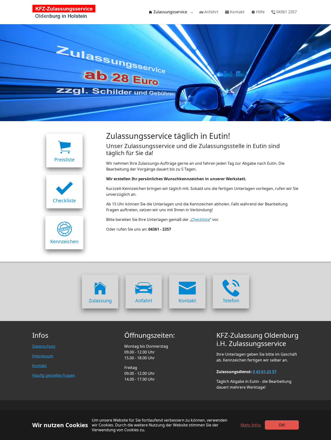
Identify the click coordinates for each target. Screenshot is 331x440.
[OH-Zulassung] (64, 12)
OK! (282, 425)
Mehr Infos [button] (251, 425)
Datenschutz (43, 346)
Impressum (42, 356)
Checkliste (200, 219)
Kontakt (39, 365)
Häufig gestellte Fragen (53, 375)
